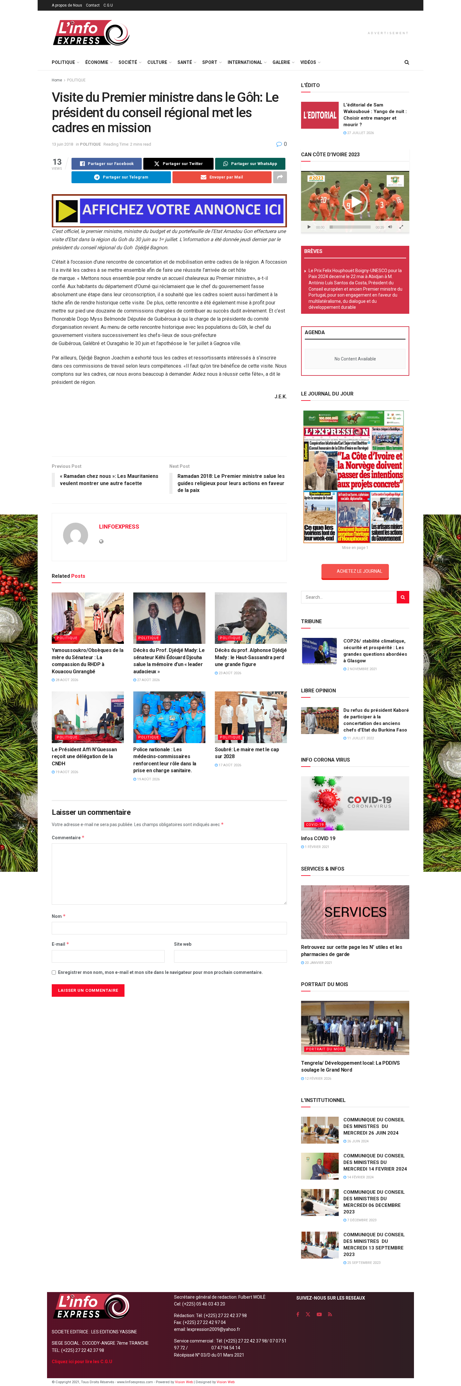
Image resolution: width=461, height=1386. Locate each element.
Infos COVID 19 (318, 838)
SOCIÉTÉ (128, 62)
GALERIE (281, 62)
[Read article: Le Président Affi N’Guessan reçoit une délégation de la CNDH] (88, 717)
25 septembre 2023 (363, 1263)
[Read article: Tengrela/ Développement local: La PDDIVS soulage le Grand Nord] (355, 1028)
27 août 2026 (148, 680)
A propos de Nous (67, 5)
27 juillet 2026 (360, 133)
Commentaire (68, 837)
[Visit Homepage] (91, 32)
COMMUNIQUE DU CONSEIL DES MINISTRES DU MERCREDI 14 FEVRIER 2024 (375, 1162)
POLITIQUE (63, 62)
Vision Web (184, 1382)
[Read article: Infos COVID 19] (355, 803)
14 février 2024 (360, 1177)
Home (57, 80)
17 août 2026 (229, 765)
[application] (355, 202)
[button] (355, 202)
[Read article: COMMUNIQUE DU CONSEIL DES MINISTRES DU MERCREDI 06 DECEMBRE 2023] (320, 1202)
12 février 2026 (317, 1079)
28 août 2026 (66, 680)
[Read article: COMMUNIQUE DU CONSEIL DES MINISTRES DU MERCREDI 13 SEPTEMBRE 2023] (320, 1245)
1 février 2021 (316, 847)
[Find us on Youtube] (319, 1314)
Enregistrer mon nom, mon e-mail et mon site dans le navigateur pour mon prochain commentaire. (160, 972)
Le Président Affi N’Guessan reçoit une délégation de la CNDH (84, 757)
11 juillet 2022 (360, 738)
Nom (59, 916)
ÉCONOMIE (96, 62)
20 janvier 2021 (318, 963)
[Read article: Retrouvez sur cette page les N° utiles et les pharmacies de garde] (355, 912)
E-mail (60, 944)
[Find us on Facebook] (297, 1314)
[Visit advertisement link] (169, 211)
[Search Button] (407, 62)
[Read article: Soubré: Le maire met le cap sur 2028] (251, 717)
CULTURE (157, 62)
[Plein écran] (401, 227)
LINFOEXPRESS (119, 526)
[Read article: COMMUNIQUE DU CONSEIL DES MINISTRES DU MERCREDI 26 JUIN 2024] (320, 1130)
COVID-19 (315, 825)
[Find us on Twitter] (307, 1314)
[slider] (350, 227)
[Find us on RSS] (330, 1314)
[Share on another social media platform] (280, 177)
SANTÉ (185, 62)
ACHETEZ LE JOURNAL (359, 571)
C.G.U (108, 5)
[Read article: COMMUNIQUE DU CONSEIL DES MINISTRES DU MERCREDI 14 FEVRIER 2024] (320, 1166)
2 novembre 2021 (361, 669)
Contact (93, 5)
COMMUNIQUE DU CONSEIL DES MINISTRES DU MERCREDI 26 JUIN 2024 (374, 1126)
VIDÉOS (308, 62)
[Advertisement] (169, 430)
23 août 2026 (229, 673)
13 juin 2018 (62, 144)
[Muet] (390, 227)
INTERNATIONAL (245, 62)
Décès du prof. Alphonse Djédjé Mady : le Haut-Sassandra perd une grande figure (251, 657)
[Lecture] (309, 227)
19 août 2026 (66, 772)
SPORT (209, 62)
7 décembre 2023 (361, 1220)
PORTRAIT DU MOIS (325, 1049)
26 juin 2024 (357, 1141)
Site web (182, 944)
